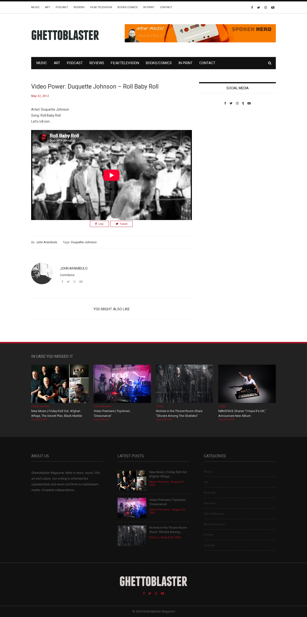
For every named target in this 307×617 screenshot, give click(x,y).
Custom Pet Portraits (213, 138)
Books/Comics (128, 7)
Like (101, 224)
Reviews (79, 7)
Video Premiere (102, 406)
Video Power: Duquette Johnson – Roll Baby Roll (95, 86)
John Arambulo (46, 242)
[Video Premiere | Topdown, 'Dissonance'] (122, 384)
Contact (166, 7)
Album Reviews (40, 406)
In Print (148, 7)
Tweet (123, 224)
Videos (159, 406)
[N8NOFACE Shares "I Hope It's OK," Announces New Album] (247, 384)
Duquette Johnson (84, 242)
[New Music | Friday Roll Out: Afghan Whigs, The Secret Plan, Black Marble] (60, 384)
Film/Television (101, 7)
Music (35, 7)
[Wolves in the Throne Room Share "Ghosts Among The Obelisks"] (184, 384)
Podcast (62, 7)
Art (47, 7)
